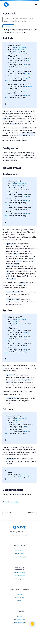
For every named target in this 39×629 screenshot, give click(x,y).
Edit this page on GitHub (12, 502)
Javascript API (19, 597)
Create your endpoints (19, 623)
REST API (19, 601)
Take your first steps (20, 557)
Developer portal (20, 576)
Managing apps (19, 579)
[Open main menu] (35, 4)
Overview (19, 594)
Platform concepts (19, 572)
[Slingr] (5, 4)
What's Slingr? (19, 554)
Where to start (19, 550)
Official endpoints (19, 619)
